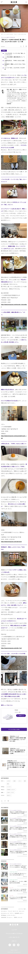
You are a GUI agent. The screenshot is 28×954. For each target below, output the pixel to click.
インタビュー (4, 911)
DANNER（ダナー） (19, 913)
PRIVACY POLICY (14, 950)
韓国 (8, 783)
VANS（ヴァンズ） (18, 917)
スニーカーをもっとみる (14, 729)
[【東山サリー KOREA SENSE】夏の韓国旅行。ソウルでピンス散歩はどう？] (4, 828)
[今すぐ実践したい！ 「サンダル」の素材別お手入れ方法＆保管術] (4, 882)
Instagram (9, 103)
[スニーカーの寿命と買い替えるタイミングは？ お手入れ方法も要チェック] (4, 874)
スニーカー (9, 786)
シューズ (14, 930)
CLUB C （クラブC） (10, 792)
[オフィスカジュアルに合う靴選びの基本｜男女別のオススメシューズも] (4, 897)
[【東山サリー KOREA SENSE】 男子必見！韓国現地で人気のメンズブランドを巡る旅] (4, 836)
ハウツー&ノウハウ (14, 937)
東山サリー (9, 795)
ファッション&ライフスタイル (8, 34)
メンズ (10, 911)
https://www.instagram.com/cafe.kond (11, 541)
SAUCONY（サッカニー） (7, 917)
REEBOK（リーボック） (11, 789)
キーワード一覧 (22, 909)
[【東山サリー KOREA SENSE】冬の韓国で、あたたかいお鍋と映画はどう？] (4, 852)
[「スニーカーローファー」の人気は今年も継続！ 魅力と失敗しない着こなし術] (4, 890)
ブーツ (12, 913)
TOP (2, 34)
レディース (15, 911)
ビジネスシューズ (5, 913)
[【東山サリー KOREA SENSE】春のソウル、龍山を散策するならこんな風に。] (4, 812)
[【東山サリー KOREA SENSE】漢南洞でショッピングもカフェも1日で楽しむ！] (4, 820)
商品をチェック (21, 715)
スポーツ (14, 941)
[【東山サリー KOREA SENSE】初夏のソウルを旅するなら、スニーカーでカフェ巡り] (4, 844)
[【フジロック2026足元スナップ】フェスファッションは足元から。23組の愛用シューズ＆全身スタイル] (4, 866)
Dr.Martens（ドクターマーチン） (9, 915)
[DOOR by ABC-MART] (14, 3)
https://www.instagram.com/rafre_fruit (11, 648)
